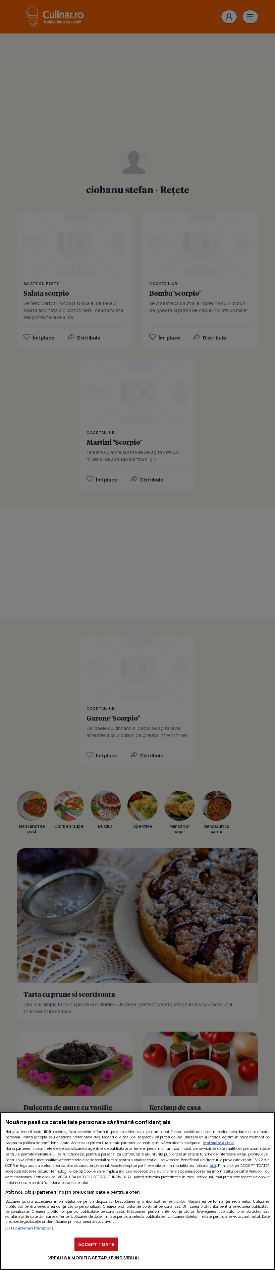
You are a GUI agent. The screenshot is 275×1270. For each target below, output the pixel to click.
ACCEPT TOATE (96, 1244)
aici (213, 1165)
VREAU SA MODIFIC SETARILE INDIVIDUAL (94, 1258)
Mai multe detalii (218, 1142)
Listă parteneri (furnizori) (29, 1227)
